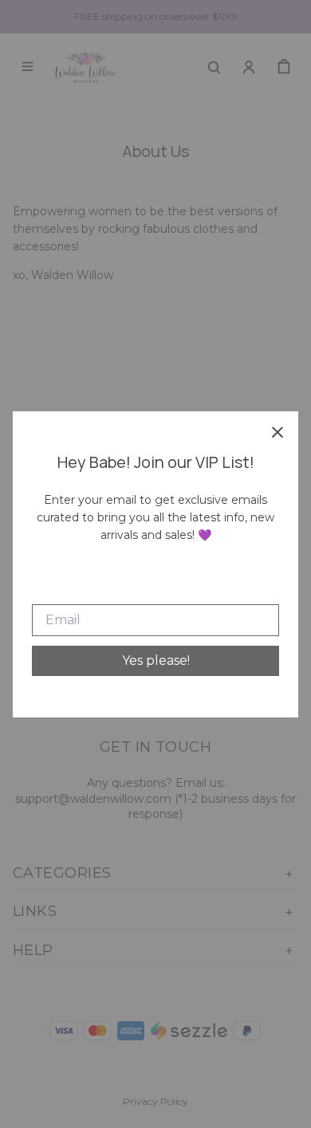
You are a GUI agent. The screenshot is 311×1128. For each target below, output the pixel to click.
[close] (277, 432)
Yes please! (156, 660)
